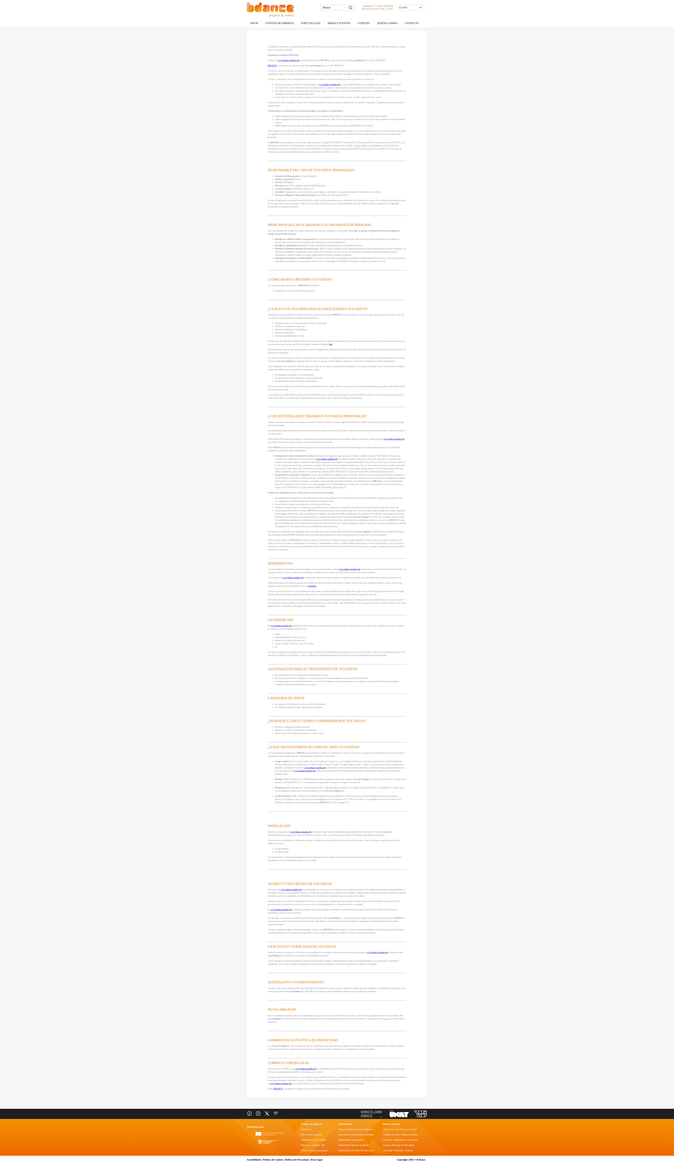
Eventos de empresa (280, 23)
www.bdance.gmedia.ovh (288, 60)
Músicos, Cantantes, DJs (313, 1145)
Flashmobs (306, 1129)
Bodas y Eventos (339, 23)
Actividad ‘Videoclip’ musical (398, 1150)
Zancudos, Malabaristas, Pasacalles (400, 1140)
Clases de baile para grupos (314, 1150)
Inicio (254, 23)
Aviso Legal (316, 1159)
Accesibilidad (254, 1159)
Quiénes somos (387, 23)
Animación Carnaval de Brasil (353, 1145)
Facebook (312, 586)
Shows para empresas (311, 1134)
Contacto (412, 23)
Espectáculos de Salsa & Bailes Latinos (358, 1150)
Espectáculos (345, 1124)
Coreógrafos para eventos (313, 1140)
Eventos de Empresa (311, 1124)
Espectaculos (311, 23)
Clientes (364, 23)
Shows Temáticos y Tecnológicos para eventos (361, 1129)
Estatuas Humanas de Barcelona (398, 1145)
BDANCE (272, 65)
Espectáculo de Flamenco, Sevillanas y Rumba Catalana (366, 1134)
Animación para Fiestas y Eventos (400, 1129)
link (330, 344)
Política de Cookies (273, 1159)
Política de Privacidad (296, 1159)
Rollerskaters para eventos (351, 1140)
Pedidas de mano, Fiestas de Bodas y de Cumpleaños (409, 1134)
